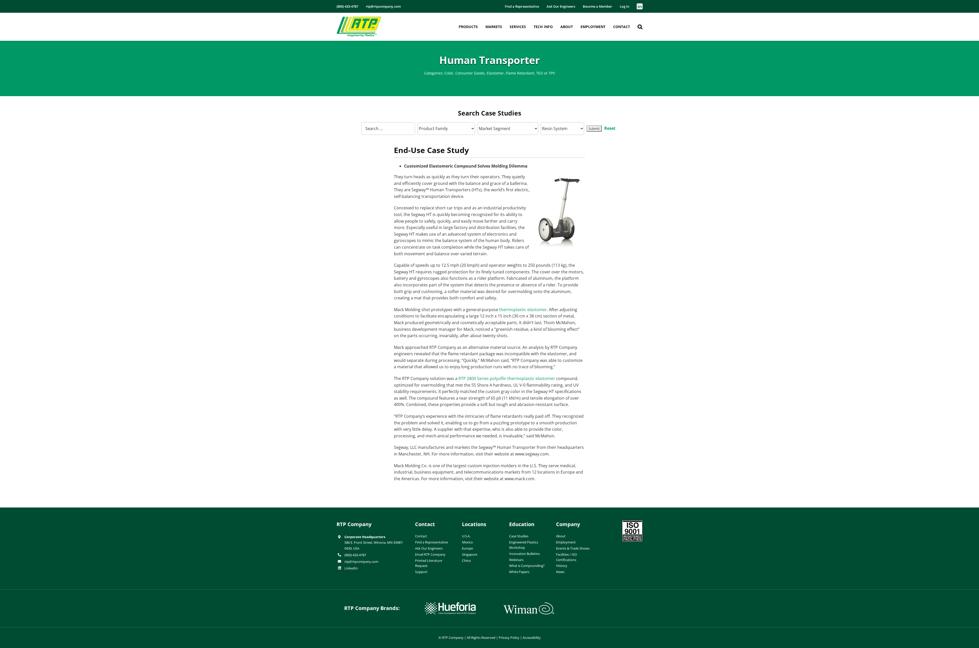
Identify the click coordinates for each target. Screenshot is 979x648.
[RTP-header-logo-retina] (359, 18)
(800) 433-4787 (355, 555)
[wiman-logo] (528, 604)
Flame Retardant (520, 73)
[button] (640, 26)
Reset (609, 128)
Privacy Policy (509, 637)
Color (448, 73)
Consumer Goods (470, 73)
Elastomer (495, 73)
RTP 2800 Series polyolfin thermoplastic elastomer (506, 378)
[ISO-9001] (632, 522)
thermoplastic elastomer (523, 309)
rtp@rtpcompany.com (361, 561)
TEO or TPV (545, 73)
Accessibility (532, 637)
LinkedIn (351, 568)
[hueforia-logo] (450, 604)
